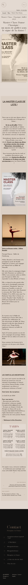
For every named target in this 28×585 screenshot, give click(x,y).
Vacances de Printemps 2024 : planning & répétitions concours (17, 485)
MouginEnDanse (13, 546)
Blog (9, 13)
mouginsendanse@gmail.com (15, 537)
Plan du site (11, 563)
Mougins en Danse (13, 555)
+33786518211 (11, 542)
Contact (19, 574)
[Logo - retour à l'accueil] (3, 4)
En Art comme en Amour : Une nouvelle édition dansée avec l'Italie (11, 494)
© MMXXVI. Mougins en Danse (6, 576)
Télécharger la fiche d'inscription (13, 420)
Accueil (4, 13)
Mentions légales (14, 575)
